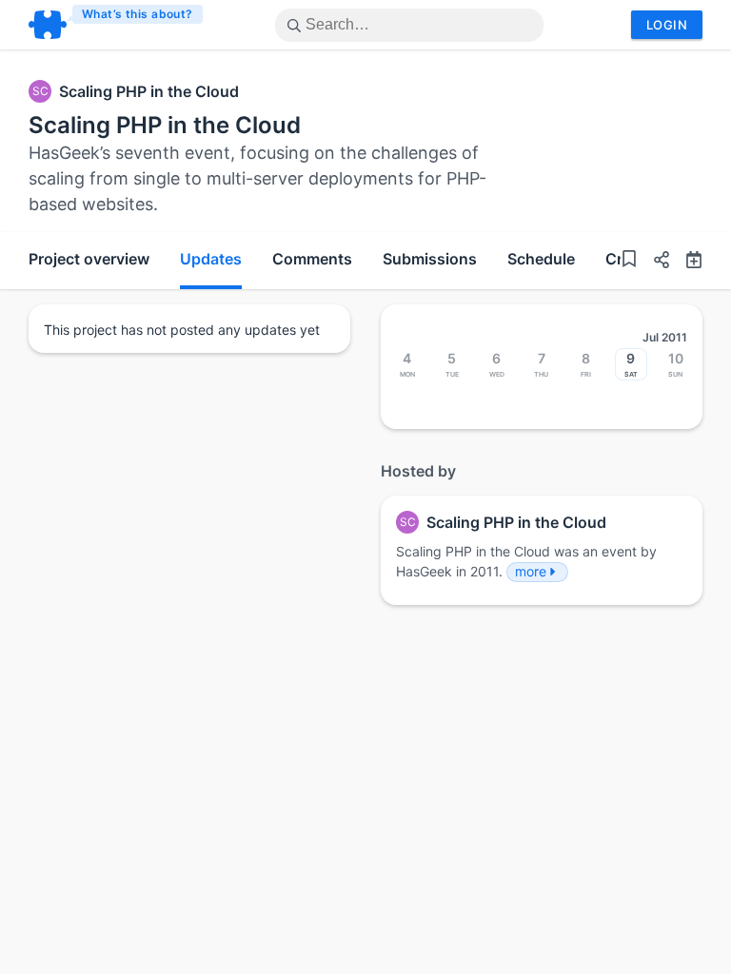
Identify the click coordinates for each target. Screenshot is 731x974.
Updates (211, 258)
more (530, 571)
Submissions (430, 258)
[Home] (117, 24)
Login (666, 24)
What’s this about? (137, 14)
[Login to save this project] (629, 261)
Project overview (89, 258)
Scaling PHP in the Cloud (149, 91)
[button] (654, 262)
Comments (312, 258)
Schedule (541, 258)
